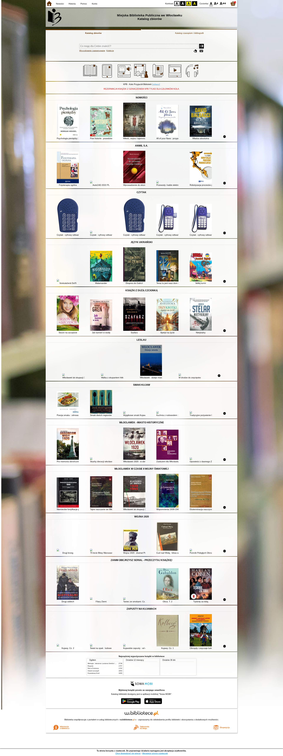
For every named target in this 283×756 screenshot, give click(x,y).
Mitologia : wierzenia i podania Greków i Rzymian (104, 663)
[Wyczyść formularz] (195, 51)
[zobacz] (156, 84)
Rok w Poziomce (93, 668)
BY (194, 3)
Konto (94, 4)
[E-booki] (107, 78)
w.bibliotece (127, 719)
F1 (216, 3)
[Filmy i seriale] (175, 78)
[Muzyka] (192, 78)
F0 (211, 3)
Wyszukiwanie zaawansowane (92, 51)
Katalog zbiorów (93, 33)
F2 (223, 3)
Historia (72, 4)
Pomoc (83, 4)
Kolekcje (110, 51)
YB (188, 3)
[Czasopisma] (158, 78)
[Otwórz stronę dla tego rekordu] (68, 120)
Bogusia (90, 666)
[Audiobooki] (125, 78)
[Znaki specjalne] (201, 51)
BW (183, 3)
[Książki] (90, 78)
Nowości (60, 4)
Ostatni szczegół (93, 671)
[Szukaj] (201, 46)
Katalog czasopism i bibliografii (189, 33)
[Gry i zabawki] (141, 78)
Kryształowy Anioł (93, 673)
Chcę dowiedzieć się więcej (127, 753)
